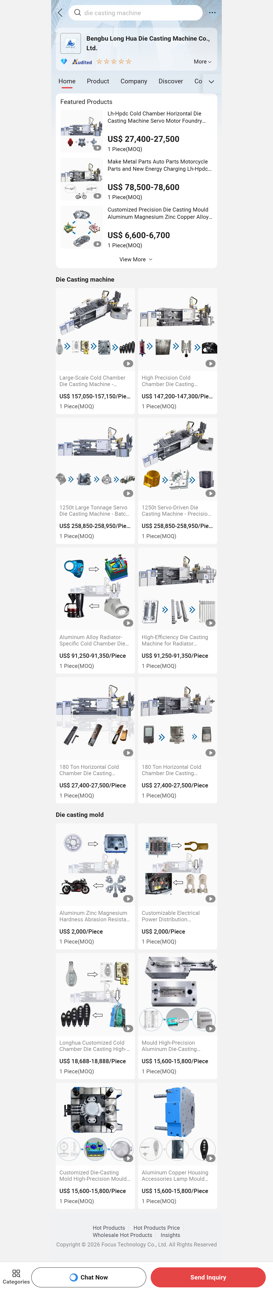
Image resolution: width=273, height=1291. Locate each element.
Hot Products (109, 1227)
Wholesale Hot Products (122, 1235)
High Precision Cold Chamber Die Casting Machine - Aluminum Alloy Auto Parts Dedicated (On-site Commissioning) (174, 380)
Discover (171, 81)
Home (67, 81)
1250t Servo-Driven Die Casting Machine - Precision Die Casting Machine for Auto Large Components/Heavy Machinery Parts (176, 510)
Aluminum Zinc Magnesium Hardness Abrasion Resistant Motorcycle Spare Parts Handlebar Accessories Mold (95, 916)
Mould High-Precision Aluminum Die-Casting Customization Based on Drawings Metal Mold (172, 1045)
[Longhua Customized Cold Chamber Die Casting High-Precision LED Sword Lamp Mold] (95, 994)
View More (132, 259)
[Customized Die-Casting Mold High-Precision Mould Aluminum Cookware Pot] (95, 1124)
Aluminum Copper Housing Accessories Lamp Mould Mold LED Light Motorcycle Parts (175, 1175)
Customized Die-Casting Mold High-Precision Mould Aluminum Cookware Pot (93, 1175)
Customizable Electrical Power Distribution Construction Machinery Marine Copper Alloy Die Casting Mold (172, 916)
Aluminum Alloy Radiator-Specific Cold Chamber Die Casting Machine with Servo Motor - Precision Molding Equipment (93, 640)
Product (98, 81)
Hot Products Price (156, 1227)
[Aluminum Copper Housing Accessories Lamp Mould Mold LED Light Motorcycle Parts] (177, 1124)
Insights (170, 1235)
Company (134, 81)
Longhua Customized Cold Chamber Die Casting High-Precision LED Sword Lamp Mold (92, 1045)
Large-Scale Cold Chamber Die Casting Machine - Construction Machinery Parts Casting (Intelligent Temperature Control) (92, 380)
